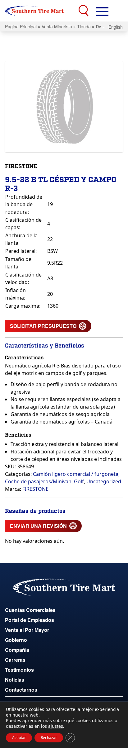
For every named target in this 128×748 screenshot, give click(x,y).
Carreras (15, 659)
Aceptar (19, 737)
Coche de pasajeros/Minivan (38, 481)
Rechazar (49, 737)
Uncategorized (103, 481)
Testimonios (19, 669)
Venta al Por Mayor (27, 629)
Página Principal (21, 26)
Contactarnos (21, 689)
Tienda (84, 26)
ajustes (55, 726)
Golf (79, 481)
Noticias (14, 679)
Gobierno (16, 639)
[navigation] (102, 10)
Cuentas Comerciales (30, 609)
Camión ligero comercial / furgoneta (75, 474)
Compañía (17, 649)
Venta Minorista (57, 26)
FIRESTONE (35, 488)
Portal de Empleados (29, 619)
